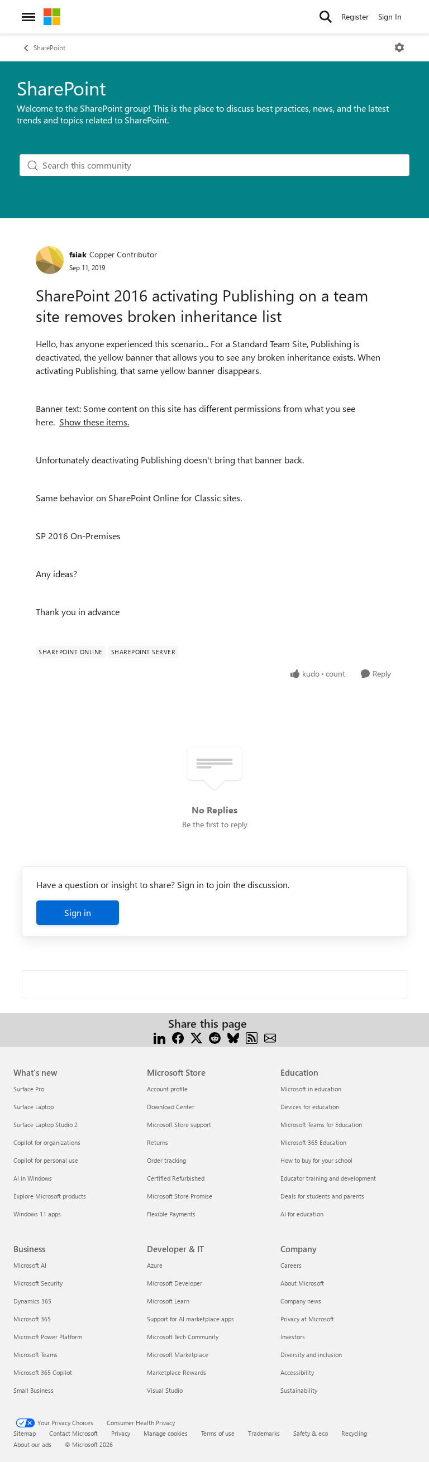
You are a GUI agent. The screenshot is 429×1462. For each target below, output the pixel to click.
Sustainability (298, 1390)
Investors (292, 1336)
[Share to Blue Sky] (233, 1037)
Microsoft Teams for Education (321, 1124)
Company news (300, 1301)
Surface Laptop (33, 1107)
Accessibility (297, 1372)
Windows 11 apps (37, 1214)
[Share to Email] (270, 1037)
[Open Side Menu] (28, 16)
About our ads (32, 1444)
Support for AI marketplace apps (190, 1319)
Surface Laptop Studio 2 (45, 1124)
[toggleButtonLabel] (399, 47)
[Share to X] (196, 1037)
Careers (291, 1265)
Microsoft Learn (168, 1301)
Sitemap (24, 1433)
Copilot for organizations (46, 1142)
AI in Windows (32, 1178)
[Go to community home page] (52, 16)
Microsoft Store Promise (179, 1196)
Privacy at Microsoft (307, 1319)
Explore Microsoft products (49, 1196)
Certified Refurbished (175, 1178)
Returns (157, 1142)
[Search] (325, 16)
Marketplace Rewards (176, 1372)
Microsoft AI (29, 1265)
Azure (155, 1265)
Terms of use (218, 1433)
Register (355, 16)
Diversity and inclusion (311, 1354)
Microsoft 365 (32, 1319)
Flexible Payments (171, 1214)
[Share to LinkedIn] (159, 1037)
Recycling (354, 1433)
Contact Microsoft (73, 1433)
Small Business (33, 1390)
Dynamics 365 (32, 1301)
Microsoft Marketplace (177, 1354)
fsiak (78, 254)
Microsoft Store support (179, 1124)
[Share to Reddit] (215, 1037)
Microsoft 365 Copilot (42, 1372)
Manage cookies (166, 1433)
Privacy (120, 1433)
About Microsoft (302, 1283)
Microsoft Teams (35, 1354)
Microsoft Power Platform (47, 1336)
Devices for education (309, 1107)
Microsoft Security (38, 1283)
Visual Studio (165, 1390)
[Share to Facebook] (178, 1037)
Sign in (77, 912)
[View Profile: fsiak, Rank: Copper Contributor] (50, 260)
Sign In (390, 16)
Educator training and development (328, 1178)
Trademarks (264, 1433)
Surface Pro (28, 1089)
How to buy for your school (316, 1160)
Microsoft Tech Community (182, 1336)
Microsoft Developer (174, 1283)
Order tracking (166, 1160)
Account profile (167, 1089)
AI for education (301, 1214)
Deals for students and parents (322, 1196)
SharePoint (49, 47)
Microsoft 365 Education (313, 1142)
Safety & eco (310, 1433)
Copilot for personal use (45, 1160)
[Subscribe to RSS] (252, 1037)
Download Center (170, 1107)
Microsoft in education (310, 1089)
